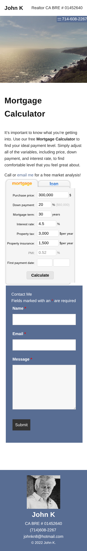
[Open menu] (59, 19)
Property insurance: (21, 243)
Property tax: (26, 234)
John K (13, 8)
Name (19, 308)
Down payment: (24, 205)
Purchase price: (24, 195)
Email (19, 334)
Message (22, 359)
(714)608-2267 (43, 530)
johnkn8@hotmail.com (43, 536)
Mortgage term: (24, 214)
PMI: (31, 253)
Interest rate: (26, 224)
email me (25, 175)
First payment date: (21, 263)
